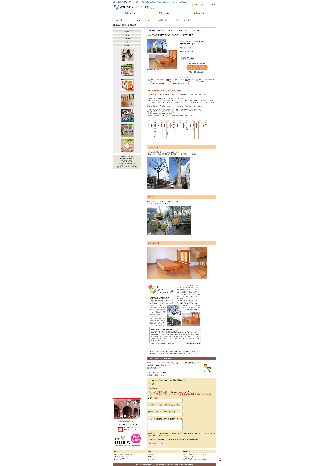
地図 (127, 42)
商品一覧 (127, 35)
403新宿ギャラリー (153, 456)
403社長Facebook (153, 458)
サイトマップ (117, 460)
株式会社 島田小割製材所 (124, 25)
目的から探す (199, 13)
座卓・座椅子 (187, 20)
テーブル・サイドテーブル (149, 20)
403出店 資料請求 (187, 458)
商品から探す (130, 13)
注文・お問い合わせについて (121, 456)
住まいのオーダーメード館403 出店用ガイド (194, 454)
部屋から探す (164, 13)
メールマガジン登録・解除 (121, 458)
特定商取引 (127, 45)
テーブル (131, 20)
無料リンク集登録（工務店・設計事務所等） (194, 460)
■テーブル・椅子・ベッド (120, 20)
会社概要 (127, 31)
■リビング (137, 20)
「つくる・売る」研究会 (189, 456)
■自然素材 (160, 20)
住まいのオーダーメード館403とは (123, 454)
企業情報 (150, 454)
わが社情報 (127, 38)
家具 (166, 20)
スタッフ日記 (151, 460)
